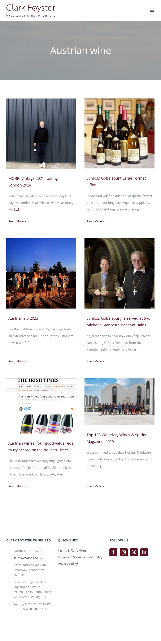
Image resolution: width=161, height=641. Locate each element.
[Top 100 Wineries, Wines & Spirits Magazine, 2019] (119, 401)
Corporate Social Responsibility (80, 557)
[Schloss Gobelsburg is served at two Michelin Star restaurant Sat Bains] (119, 273)
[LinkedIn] (144, 552)
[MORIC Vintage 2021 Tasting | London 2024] (41, 134)
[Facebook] (113, 552)
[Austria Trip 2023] (41, 273)
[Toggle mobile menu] (152, 10)
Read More (16, 221)
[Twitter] (134, 552)
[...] (16, 209)
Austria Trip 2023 (23, 318)
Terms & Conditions (72, 550)
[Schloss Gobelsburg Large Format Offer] (119, 133)
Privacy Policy (68, 564)
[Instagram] (124, 552)
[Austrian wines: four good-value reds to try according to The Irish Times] (41, 405)
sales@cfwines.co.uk (27, 558)
